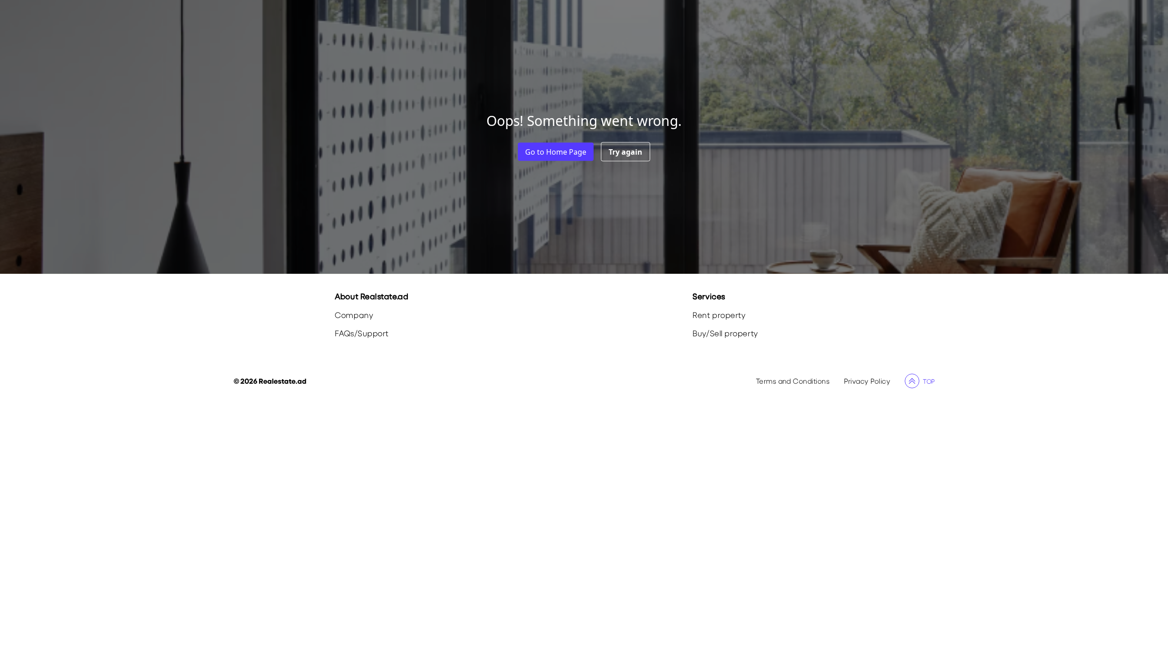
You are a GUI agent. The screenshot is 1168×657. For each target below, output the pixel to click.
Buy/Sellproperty (725, 333)
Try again (625, 152)
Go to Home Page (555, 152)
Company (354, 315)
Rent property (719, 315)
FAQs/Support (362, 333)
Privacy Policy (867, 380)
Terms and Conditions (793, 380)
